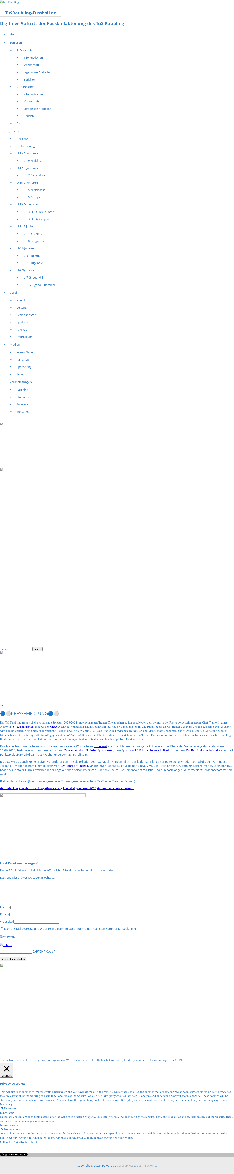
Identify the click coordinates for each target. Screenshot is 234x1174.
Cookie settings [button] (158, 1060)
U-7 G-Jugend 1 (33, 277)
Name (4, 907)
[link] (23, 726)
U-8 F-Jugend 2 (33, 263)
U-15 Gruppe (32, 197)
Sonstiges (23, 412)
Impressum (24, 337)
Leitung (22, 307)
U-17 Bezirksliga (34, 175)
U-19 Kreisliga (32, 161)
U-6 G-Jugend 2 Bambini (39, 285)
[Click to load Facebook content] (1, 705)
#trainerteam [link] (125, 788)
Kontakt (22, 300)
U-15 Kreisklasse (34, 190)
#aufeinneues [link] (106, 788)
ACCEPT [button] (177, 1060)
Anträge (22, 329)
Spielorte (23, 322)
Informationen (33, 57)
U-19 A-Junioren (27, 153)
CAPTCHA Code (42, 951)
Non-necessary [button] (9, 1125)
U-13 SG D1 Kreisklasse (38, 212)
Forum (21, 374)
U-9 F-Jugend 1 (33, 256)
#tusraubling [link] (53, 788)
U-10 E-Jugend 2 (34, 241)
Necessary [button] (6, 1104)
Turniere (22, 404)
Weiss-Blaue (25, 352)
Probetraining (26, 146)
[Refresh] (6, 945)
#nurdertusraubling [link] (32, 788)
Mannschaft (31, 65)
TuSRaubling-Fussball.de (30, 13)
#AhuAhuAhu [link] (9, 788)
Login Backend (146, 1165)
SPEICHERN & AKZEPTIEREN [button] (19, 1142)
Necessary (10, 1108)
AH (19, 123)
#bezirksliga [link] (71, 788)
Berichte (29, 79)
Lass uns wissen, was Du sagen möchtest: (27, 878)
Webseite (6, 921)
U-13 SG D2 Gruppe (36, 219)
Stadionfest (24, 397)
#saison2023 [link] (87, 788)
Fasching (22, 390)
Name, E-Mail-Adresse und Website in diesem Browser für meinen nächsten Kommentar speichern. (70, 929)
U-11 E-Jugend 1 (34, 234)
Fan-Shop (23, 359)
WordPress (126, 1165)
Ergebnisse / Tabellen (37, 72)
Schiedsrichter (26, 315)
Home (14, 34)
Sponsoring (24, 367)
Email (3, 914)
